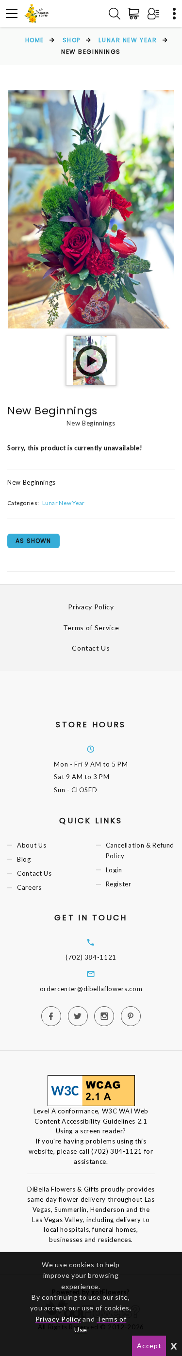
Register (119, 884)
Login (114, 870)
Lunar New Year (128, 40)
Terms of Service (91, 627)
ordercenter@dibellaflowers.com (91, 989)
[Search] (114, 13)
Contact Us (91, 648)
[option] (91, 209)
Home (34, 40)
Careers (29, 887)
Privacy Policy (91, 607)
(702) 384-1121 (91, 957)
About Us (31, 845)
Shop (72, 40)
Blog (24, 859)
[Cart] (135, 13)
